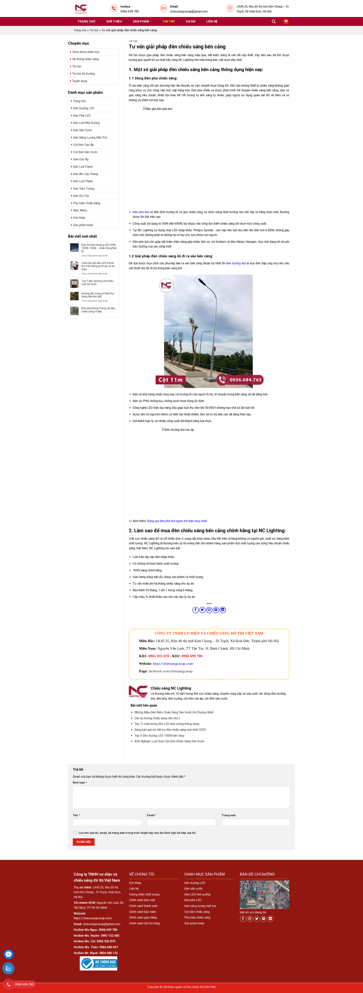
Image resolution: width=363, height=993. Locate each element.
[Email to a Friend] (209, 610)
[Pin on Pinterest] (216, 610)
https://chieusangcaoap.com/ (173, 664)
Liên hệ (211, 21)
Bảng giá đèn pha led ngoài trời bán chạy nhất (177, 521)
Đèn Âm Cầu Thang (85, 174)
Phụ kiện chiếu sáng (197, 917)
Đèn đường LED (194, 883)
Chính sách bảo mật (142, 900)
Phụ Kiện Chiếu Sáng (86, 203)
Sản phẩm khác (83, 225)
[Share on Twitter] (202, 610)
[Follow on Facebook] (243, 919)
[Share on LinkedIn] (223, 610)
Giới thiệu (114, 21)
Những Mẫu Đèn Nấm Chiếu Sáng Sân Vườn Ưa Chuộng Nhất (173, 712)
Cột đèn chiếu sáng (196, 912)
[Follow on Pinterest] (263, 919)
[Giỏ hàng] (286, 21)
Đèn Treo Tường (83, 188)
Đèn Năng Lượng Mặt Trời (90, 137)
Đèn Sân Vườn (82, 130)
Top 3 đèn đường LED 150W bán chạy (159, 735)
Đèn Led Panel (83, 166)
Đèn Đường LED (83, 108)
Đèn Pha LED (82, 115)
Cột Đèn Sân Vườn (85, 152)
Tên (76, 815)
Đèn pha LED (192, 900)
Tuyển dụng (79, 81)
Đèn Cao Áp (81, 159)
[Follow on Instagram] (250, 919)
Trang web (229, 815)
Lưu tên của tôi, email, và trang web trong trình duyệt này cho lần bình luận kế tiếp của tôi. (137, 833)
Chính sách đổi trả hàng (144, 923)
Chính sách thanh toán (143, 906)
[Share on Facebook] (195, 610)
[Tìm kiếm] (273, 21)
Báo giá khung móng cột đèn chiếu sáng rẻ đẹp (98, 310)
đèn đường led (236, 263)
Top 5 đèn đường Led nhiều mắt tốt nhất (97, 282)
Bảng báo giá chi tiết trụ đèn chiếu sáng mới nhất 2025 (170, 730)
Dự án (190, 21)
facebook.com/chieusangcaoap (171, 671)
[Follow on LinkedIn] (270, 919)
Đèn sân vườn (193, 888)
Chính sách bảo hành (142, 912)
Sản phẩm (141, 21)
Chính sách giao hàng (143, 917)
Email (151, 815)
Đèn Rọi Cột (81, 196)
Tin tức (169, 21)
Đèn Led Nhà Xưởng (86, 123)
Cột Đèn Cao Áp (83, 145)
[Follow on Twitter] (257, 919)
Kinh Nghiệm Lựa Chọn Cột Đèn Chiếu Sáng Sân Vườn (169, 741)
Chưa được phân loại (85, 52)
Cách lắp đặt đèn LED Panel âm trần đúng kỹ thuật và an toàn (98, 266)
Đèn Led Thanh (83, 181)
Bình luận (80, 782)
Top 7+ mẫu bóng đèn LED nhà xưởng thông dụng (166, 724)
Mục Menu (80, 210)
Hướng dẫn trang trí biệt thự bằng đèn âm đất (97, 295)
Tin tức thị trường (83, 73)
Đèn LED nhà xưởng (197, 894)
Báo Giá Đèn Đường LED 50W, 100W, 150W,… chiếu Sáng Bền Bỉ (99, 248)
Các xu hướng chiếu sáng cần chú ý (157, 718)
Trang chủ (86, 21)
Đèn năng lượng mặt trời (200, 906)
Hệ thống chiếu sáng (85, 59)
